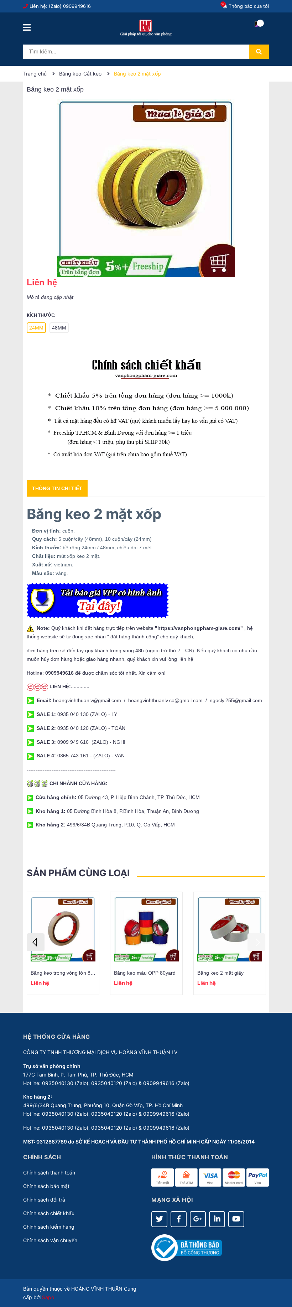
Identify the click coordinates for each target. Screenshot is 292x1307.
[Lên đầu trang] (279, 1273)
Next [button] (256, 942)
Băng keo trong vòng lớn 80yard (67, 973)
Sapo (48, 1297)
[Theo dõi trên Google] (198, 1219)
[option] (63, 943)
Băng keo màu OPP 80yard (145, 973)
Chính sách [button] (42, 1157)
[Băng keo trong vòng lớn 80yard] (63, 929)
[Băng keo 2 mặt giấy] (229, 929)
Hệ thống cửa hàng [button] (56, 1036)
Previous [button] (36, 942)
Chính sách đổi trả (44, 1200)
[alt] (146, 409)
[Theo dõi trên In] (217, 1219)
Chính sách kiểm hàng (48, 1227)
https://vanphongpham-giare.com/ (198, 628)
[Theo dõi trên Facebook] (179, 1219)
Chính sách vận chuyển (50, 1240)
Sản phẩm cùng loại (78, 872)
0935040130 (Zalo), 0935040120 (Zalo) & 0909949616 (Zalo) (115, 1083)
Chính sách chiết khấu (48, 1213)
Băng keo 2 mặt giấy (220, 973)
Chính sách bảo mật (46, 1186)
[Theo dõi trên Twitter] (159, 1219)
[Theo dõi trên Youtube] (236, 1219)
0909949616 (77, 6)
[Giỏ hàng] (257, 30)
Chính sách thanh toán (49, 1172)
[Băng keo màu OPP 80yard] (146, 929)
